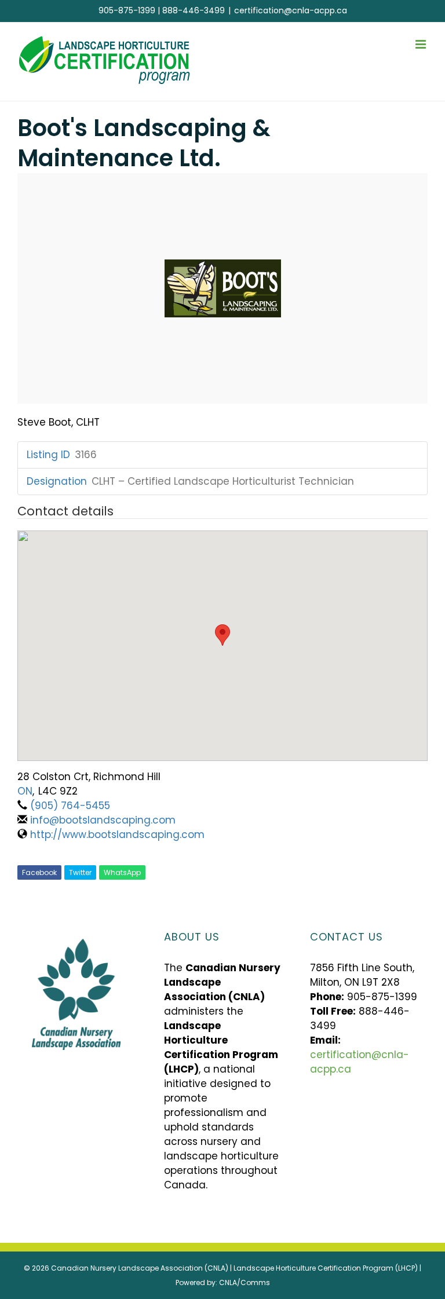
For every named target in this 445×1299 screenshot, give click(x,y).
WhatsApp (122, 872)
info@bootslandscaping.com (103, 820)
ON (24, 791)
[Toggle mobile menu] (421, 44)
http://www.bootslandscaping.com (117, 834)
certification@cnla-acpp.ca (290, 10)
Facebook (39, 872)
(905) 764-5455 (70, 806)
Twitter (80, 872)
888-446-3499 (193, 10)
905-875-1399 (127, 10)
